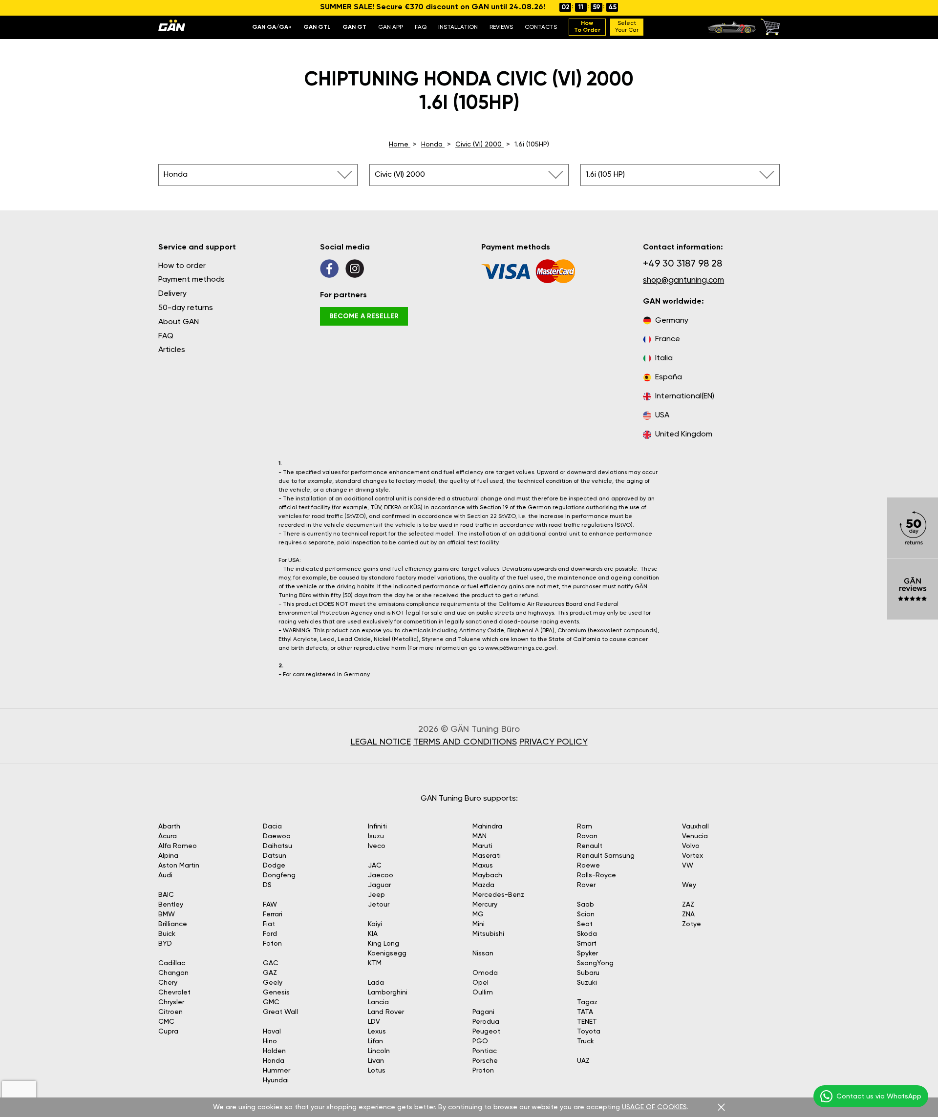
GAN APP (390, 27)
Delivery (172, 294)
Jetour (378, 904)
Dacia (272, 826)
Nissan (482, 953)
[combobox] (258, 175)
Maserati (486, 855)
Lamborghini (387, 992)
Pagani (483, 1012)
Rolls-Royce (596, 875)
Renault (589, 846)
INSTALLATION (458, 27)
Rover (586, 885)
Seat (585, 924)
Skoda (587, 934)
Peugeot (486, 1031)
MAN (479, 836)
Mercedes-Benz (498, 894)
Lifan (375, 1041)
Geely (272, 982)
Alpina (168, 855)
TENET (587, 1021)
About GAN (178, 322)
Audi (165, 875)
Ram (584, 826)
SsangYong (595, 963)
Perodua (485, 1021)
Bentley (170, 904)
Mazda (483, 885)
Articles (171, 350)
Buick (166, 934)
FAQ (420, 27)
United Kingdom (683, 434)
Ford (270, 934)
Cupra (168, 1031)
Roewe (588, 865)
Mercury (484, 904)
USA (662, 415)
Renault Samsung (606, 855)
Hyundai (276, 1080)
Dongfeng (279, 875)
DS (267, 885)
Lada (376, 982)
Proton (483, 1070)
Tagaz (587, 1002)
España (668, 377)
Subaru (588, 973)
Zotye (691, 924)
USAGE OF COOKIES (654, 1107)
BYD (165, 943)
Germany (671, 321)
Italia (664, 358)
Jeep (376, 894)
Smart (587, 943)
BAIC (166, 894)
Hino (270, 1041)
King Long (383, 943)
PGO (480, 1041)
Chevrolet (174, 992)
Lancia (378, 1002)
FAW (270, 904)
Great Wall (280, 1012)
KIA (373, 934)
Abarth (169, 826)
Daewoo (277, 836)
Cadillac (171, 963)
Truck (585, 1041)
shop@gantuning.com (683, 280)
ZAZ (688, 904)
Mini (478, 924)
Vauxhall (695, 826)
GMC (271, 1002)
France (667, 339)
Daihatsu (277, 846)
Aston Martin (178, 865)
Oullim (482, 992)
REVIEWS (501, 27)
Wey (689, 885)
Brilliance (172, 924)
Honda (273, 1060)
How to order (182, 266)
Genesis (276, 992)
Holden (274, 1051)
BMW (166, 914)
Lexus (377, 1031)
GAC (270, 963)
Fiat (269, 924)
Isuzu (376, 836)
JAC (375, 865)
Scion (586, 914)
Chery (167, 982)
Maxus (482, 865)
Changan (173, 973)
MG (478, 914)
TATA (585, 1012)
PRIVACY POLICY (553, 742)
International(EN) (684, 396)
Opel (480, 982)
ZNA (688, 914)
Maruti (482, 846)
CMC (166, 1021)
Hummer (276, 1070)
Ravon (587, 836)
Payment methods (191, 280)
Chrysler (171, 1002)
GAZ (270, 973)
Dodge (274, 865)
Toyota (588, 1031)
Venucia (695, 836)
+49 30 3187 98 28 (682, 264)
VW (687, 865)
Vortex (692, 855)
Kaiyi (375, 924)
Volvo (691, 846)
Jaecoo (380, 875)
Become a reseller (364, 316)
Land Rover (386, 1012)
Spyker (587, 953)
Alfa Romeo (177, 846)
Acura (167, 836)
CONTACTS (541, 27)
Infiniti (377, 826)
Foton (272, 943)
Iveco (376, 846)
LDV (374, 1021)
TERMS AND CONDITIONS (465, 742)
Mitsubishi (488, 934)
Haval (272, 1031)
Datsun (274, 855)
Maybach (487, 875)
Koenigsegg (387, 953)
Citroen (170, 1012)
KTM (375, 963)
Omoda (485, 973)
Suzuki (587, 982)
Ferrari (272, 914)
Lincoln (379, 1051)
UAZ (583, 1060)
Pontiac (484, 1051)
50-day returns (185, 308)
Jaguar (379, 885)
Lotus (376, 1070)
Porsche (485, 1060)
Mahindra (487, 826)
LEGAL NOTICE (381, 742)
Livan (376, 1060)
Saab (585, 904)
